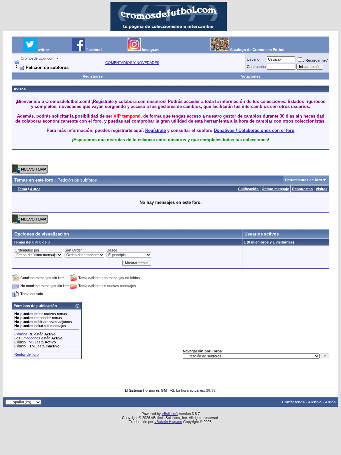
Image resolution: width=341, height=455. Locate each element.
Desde (112, 250)
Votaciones (250, 76)
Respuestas (302, 189)
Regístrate (155, 130)
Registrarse (93, 76)
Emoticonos (30, 338)
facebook (94, 50)
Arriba (330, 402)
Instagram (151, 50)
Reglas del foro (26, 354)
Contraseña (256, 67)
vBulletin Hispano (168, 422)
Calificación (248, 189)
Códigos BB (23, 334)
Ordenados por (27, 250)
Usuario (253, 59)
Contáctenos (293, 402)
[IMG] (31, 342)
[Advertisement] (170, 157)
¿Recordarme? (315, 60)
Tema (22, 189)
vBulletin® (170, 414)
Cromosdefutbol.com (37, 58)
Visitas (321, 189)
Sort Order (73, 250)
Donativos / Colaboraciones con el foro (254, 130)
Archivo (315, 402)
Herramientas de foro (303, 180)
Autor (35, 189)
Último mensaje (275, 189)
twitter (43, 50)
